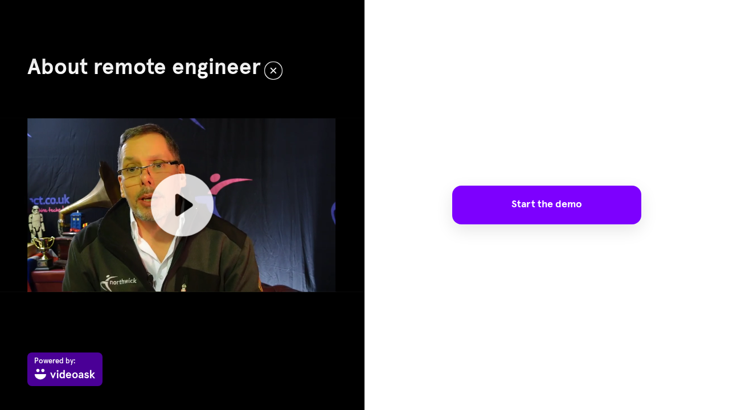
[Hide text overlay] (273, 71)
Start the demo (546, 204)
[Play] (182, 205)
